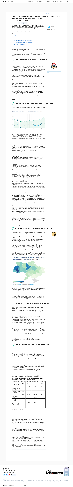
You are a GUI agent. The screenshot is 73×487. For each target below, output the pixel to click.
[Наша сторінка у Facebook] (19, 23)
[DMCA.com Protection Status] (5, 486)
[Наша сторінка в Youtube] (26, 23)
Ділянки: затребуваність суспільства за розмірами (23, 40)
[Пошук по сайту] (69, 1)
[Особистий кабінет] (67, 1)
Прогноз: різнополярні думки (19, 44)
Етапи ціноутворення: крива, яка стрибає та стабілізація (25, 36)
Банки (58, 1)
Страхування (49, 1)
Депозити (54, 1)
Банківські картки (42, 1)
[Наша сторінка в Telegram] (22, 23)
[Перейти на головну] (6, 1)
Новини (29, 1)
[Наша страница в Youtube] (9, 475)
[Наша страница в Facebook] (7, 475)
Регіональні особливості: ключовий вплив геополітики (24, 38)
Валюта (32, 1)
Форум (61, 1)
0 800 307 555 (13, 1)
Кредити (36, 1)
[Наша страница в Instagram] (14, 475)
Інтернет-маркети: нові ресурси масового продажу (24, 42)
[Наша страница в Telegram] (4, 475)
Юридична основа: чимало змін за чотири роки (23, 35)
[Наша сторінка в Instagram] (24, 23)
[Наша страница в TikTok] (12, 475)
